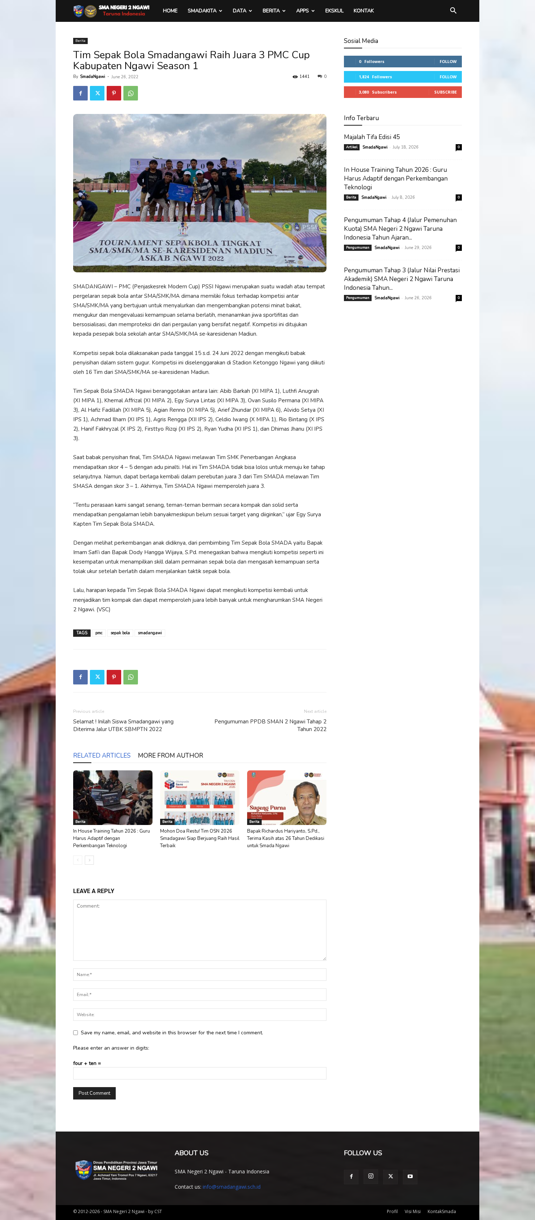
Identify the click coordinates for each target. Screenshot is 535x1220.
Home (170, 10)
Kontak (364, 10)
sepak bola (120, 633)
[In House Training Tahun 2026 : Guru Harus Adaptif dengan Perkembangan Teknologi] (112, 797)
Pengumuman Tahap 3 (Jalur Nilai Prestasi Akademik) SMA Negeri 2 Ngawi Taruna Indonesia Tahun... (402, 279)
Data (239, 10)
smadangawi (150, 633)
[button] (453, 11)
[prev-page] (77, 860)
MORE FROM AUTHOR (170, 755)
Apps (302, 10)
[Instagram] (371, 1176)
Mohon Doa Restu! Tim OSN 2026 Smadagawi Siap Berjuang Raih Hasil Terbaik (199, 838)
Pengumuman (357, 247)
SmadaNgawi (92, 76)
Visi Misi (413, 1211)
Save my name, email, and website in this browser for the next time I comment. (172, 1032)
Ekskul (334, 10)
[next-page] (89, 860)
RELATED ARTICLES (102, 755)
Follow (448, 61)
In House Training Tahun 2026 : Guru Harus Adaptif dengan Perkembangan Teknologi (111, 838)
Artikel (351, 147)
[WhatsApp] (130, 93)
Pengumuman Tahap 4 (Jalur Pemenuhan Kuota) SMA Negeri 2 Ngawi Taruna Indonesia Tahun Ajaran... (400, 229)
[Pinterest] (114, 93)
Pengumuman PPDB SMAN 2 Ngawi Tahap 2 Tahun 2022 (270, 725)
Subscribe (445, 92)
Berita (271, 10)
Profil (392, 1211)
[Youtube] (410, 1177)
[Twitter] (97, 93)
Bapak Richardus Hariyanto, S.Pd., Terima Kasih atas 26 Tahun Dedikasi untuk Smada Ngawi (285, 838)
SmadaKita (202, 10)
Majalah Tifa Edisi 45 (372, 137)
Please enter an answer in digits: (111, 1048)
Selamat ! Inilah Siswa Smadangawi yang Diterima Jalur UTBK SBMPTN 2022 (123, 725)
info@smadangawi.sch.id (232, 1186)
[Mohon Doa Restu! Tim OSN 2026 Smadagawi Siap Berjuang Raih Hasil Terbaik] (199, 797)
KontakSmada (442, 1211)
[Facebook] (80, 93)
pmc (99, 633)
